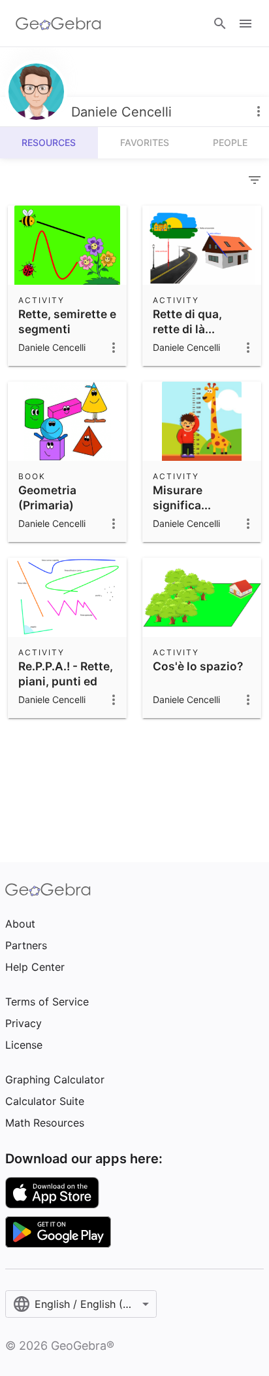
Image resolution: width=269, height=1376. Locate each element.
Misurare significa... (182, 497)
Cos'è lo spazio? (198, 666)
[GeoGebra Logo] (58, 23)
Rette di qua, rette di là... (187, 321)
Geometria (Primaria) (47, 497)
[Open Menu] (245, 23)
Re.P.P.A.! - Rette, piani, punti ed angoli (65, 680)
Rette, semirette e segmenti (67, 321)
